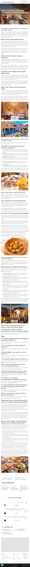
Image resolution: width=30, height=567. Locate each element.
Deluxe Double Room (6, 434)
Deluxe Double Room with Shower (8, 438)
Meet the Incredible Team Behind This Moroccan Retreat (5, 488)
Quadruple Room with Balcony (7, 432)
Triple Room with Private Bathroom (8, 435)
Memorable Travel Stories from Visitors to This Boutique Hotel (24, 489)
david (2, 485)
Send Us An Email (21, 529)
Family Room (5, 430)
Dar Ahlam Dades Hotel (7, 2)
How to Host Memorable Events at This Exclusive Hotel (15, 488)
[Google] (26, 555)
